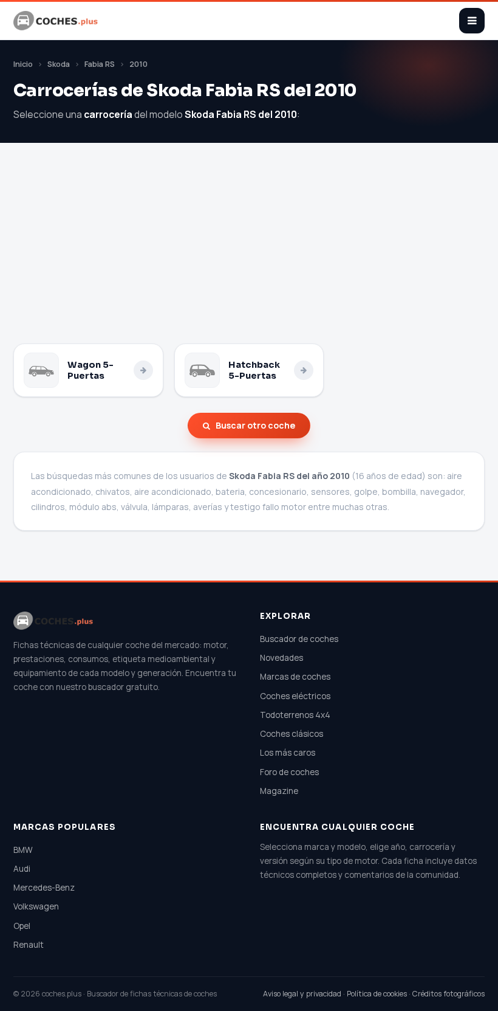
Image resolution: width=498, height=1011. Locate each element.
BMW (23, 849)
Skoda (58, 64)
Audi (21, 868)
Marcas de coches (295, 676)
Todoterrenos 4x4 (295, 714)
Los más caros (287, 752)
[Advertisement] (249, 252)
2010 (138, 64)
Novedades (281, 657)
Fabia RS (99, 64)
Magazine (279, 790)
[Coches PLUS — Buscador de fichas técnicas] (56, 20)
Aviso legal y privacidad (302, 994)
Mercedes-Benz (44, 887)
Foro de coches (289, 772)
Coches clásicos (291, 733)
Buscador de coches (299, 638)
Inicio (23, 64)
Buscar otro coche (255, 425)
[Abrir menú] (472, 20)
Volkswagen (36, 906)
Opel (21, 925)
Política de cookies (377, 994)
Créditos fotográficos (448, 994)
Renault (28, 944)
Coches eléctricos (295, 696)
